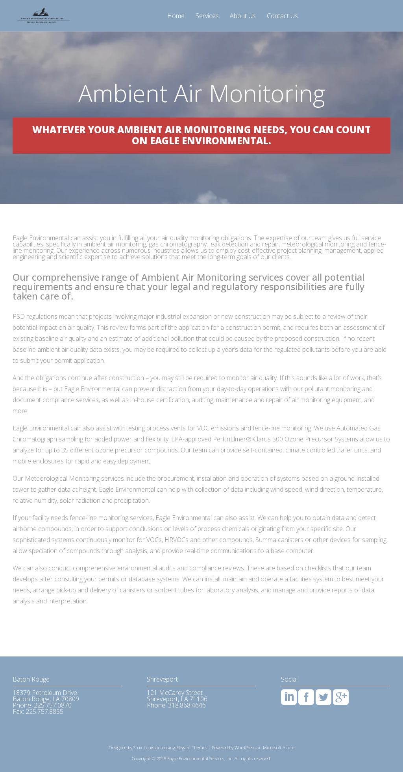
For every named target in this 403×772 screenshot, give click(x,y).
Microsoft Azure (278, 747)
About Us (243, 16)
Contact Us (282, 16)
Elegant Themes (191, 747)
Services (207, 16)
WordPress (245, 747)
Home (176, 16)
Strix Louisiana (148, 747)
